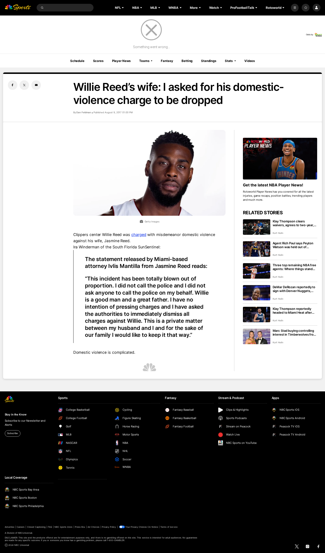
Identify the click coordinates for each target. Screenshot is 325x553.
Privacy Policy (109, 527)
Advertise (9, 527)
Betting (187, 61)
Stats (229, 61)
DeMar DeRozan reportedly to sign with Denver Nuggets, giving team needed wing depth (294, 289)
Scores (98, 61)
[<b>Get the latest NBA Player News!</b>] (280, 159)
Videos (249, 61)
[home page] (18, 7)
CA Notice (153, 527)
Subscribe (12, 433)
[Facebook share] (12, 85)
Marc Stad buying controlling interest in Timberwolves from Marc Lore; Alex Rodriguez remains (294, 332)
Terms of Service (168, 527)
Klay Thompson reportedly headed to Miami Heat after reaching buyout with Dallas (293, 310)
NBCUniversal (25, 533)
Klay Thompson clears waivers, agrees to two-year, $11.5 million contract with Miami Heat (293, 223)
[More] (295, 8)
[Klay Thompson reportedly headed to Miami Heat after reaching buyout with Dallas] (256, 314)
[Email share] (36, 85)
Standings (208, 61)
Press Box (80, 527)
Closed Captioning (36, 527)
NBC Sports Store (63, 527)
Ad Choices (93, 527)
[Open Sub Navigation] (123, 8)
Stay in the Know (16, 414)
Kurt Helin (278, 233)
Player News (121, 61)
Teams (144, 61)
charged (138, 234)
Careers (21, 527)
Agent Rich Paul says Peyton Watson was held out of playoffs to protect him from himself (293, 245)
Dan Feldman (83, 112)
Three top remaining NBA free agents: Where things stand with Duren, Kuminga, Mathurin (294, 267)
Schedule (77, 61)
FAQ (50, 527)
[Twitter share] (24, 85)
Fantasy (167, 61)
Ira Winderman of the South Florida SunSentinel (116, 247)
